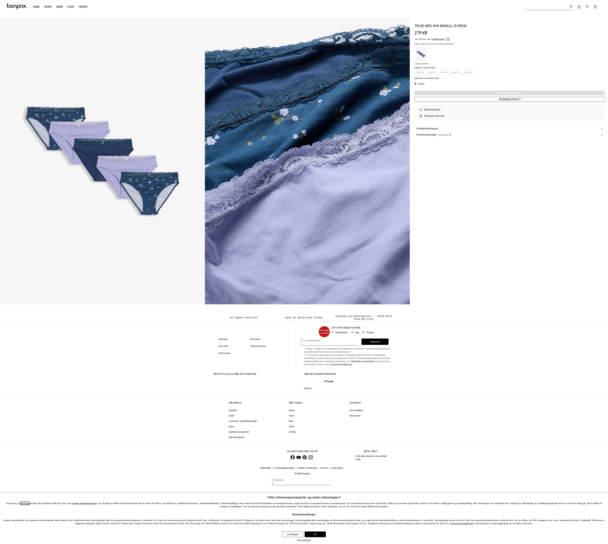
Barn (59, 6)
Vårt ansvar (355, 415)
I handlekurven (508, 93)
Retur (231, 426)
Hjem (70, 6)
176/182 (468, 72)
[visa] (317, 382)
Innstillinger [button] (293, 534)
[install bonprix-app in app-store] (224, 382)
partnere (25, 503)
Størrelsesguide (236, 437)
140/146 (432, 72)
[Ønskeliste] (588, 8)
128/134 (420, 72)
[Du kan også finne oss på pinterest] (304, 457)
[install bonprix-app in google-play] (247, 382)
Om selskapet (356, 410)
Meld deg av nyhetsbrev (363, 361)
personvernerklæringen (462, 523)
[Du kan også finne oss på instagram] (310, 457)
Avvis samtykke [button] (304, 540)
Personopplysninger (284, 468)
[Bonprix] (17, 8)
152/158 (444, 72)
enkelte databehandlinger (84, 503)
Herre (48, 6)
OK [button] (315, 534)
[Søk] (571, 6)
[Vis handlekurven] (596, 8)
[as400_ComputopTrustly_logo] (328, 381)
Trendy (83, 6)
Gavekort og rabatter (239, 432)
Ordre (231, 415)
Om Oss (324, 468)
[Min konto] (579, 8)
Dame (36, 6)
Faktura (307, 388)
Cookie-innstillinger (307, 468)
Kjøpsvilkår (266, 468)
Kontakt (233, 410)
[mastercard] (308, 381)
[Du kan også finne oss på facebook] (292, 457)
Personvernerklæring (341, 364)
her (584, 503)
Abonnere (375, 341)
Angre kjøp (336, 468)
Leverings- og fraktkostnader (243, 421)
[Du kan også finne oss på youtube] (298, 457)
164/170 (456, 72)
